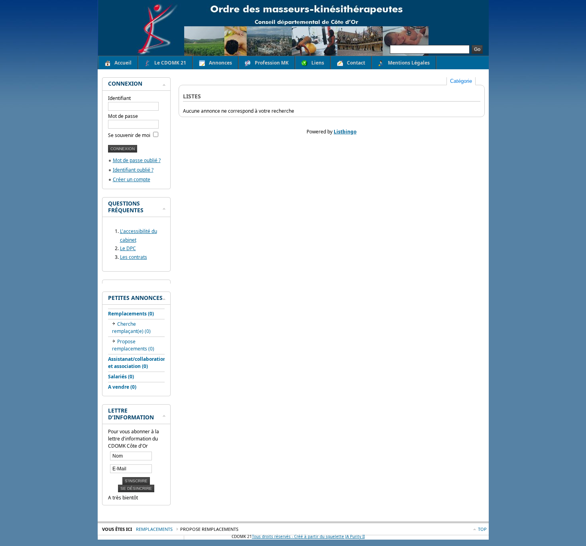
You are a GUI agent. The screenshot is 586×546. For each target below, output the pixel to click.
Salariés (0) (121, 376)
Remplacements (154, 529)
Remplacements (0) (131, 313)
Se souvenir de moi (129, 135)
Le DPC (128, 248)
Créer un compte (131, 179)
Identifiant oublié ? (133, 169)
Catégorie (461, 81)
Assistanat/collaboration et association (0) (137, 363)
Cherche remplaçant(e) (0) (131, 328)
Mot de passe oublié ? (137, 160)
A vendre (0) (122, 387)
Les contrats (133, 257)
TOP (482, 529)
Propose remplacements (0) (133, 345)
